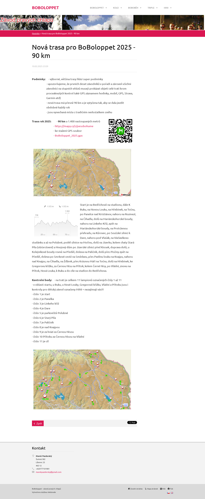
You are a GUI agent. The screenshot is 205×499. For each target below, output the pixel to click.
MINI (166, 7)
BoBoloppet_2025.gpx (69, 135)
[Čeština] (168, 493)
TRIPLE (151, 7)
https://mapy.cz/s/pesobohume (74, 126)
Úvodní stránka (136, 488)
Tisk (171, 488)
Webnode (52, 492)
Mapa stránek (152, 488)
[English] (172, 493)
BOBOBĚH (133, 7)
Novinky (36, 33)
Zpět (39, 423)
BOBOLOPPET (97, 7)
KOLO (116, 7)
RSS (163, 488)
